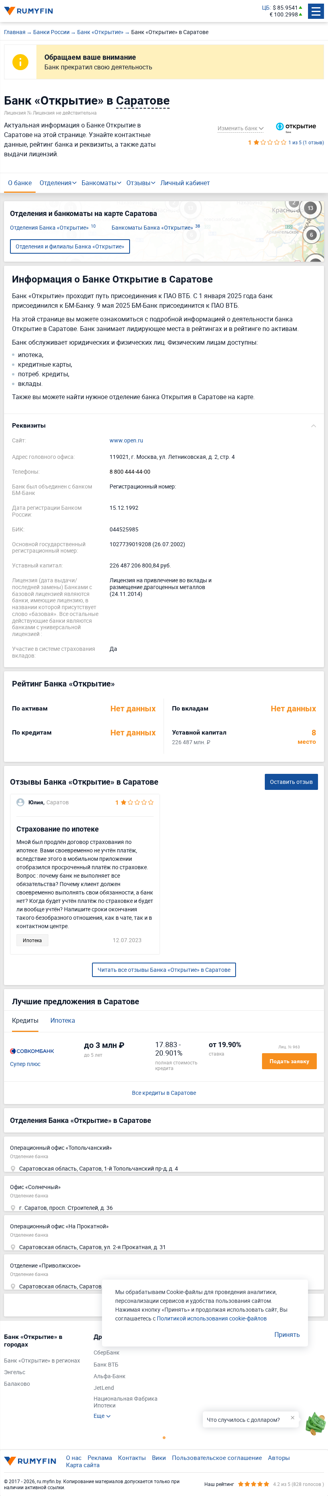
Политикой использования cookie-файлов (212, 1318)
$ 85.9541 (285, 7)
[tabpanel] (45, 1362)
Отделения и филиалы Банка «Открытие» (70, 246)
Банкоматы (99, 182)
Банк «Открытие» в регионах (42, 1360)
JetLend (104, 1388)
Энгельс (14, 1372)
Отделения (56, 182)
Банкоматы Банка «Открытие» (156, 227)
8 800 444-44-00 (130, 471)
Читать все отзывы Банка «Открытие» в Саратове (164, 969)
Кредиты (25, 1020)
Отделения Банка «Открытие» (53, 227)
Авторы (279, 1457)
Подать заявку (289, 1061)
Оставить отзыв (291, 781)
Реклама (100, 1457)
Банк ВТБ (106, 1364)
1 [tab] (164, 1437)
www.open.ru (126, 440)
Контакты (132, 1457)
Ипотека (62, 1020)
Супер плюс (25, 1064)
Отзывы (138, 182)
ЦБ (266, 7)
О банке (20, 182)
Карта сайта (83, 1464)
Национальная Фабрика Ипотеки (126, 1402)
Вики (159, 1457)
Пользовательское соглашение (217, 1457)
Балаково (17, 1384)
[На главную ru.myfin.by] (30, 1461)
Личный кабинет (185, 182)
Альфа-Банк (110, 1376)
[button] (164, 426)
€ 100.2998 (284, 14)
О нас (74, 1457)
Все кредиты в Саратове (164, 1093)
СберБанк (107, 1352)
